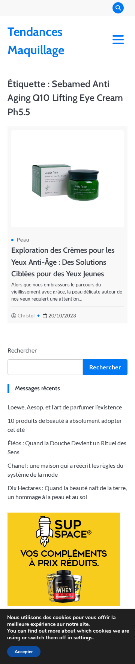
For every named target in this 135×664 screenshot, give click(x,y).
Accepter (24, 652)
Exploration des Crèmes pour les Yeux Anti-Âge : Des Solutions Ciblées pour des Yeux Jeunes (62, 262)
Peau (23, 240)
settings (83, 637)
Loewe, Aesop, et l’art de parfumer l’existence (65, 407)
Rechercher (22, 350)
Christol (26, 316)
